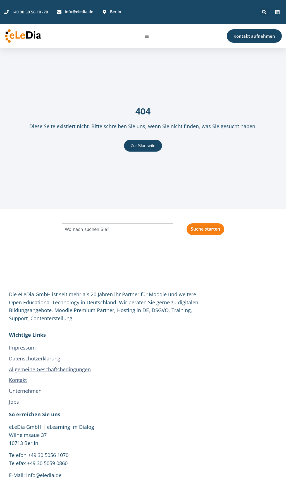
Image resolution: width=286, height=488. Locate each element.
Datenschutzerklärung (34, 358)
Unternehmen (25, 390)
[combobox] (117, 229)
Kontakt (18, 380)
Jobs (14, 401)
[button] (264, 12)
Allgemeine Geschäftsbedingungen (50, 369)
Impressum (22, 347)
